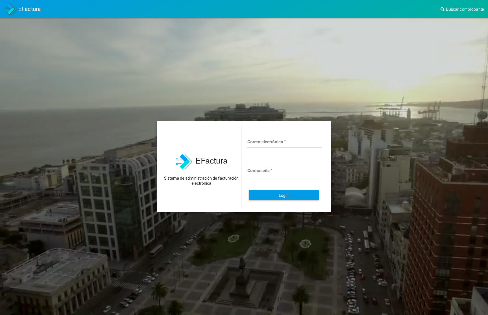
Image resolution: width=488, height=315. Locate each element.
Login (284, 195)
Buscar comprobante (464, 9)
